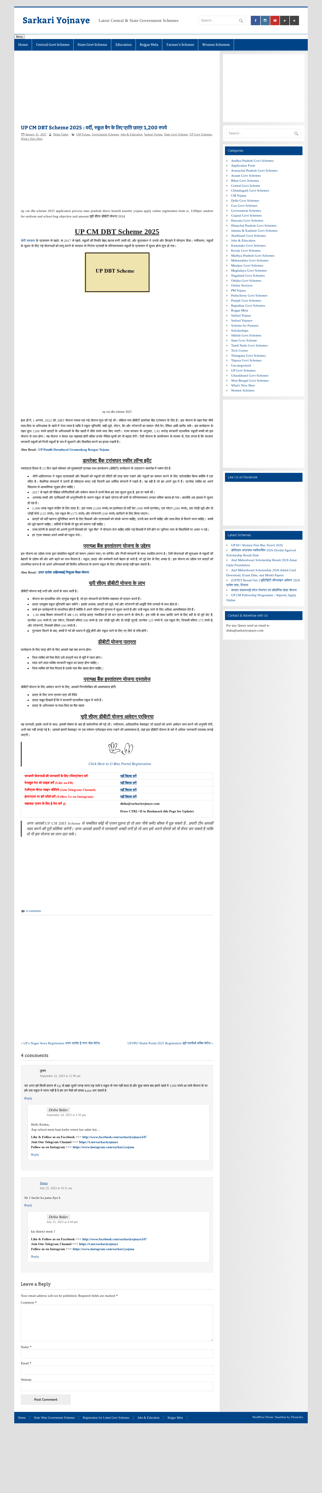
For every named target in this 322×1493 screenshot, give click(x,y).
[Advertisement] (117, 90)
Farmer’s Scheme (180, 45)
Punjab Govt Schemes (246, 300)
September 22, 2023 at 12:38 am (60, 1076)
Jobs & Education (131, 134)
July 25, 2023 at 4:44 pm (62, 1222)
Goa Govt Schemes (244, 205)
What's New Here (31, 139)
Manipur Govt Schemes (247, 265)
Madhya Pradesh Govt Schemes (252, 255)
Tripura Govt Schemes (246, 360)
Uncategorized (241, 365)
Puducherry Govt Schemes (249, 295)
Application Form (243, 165)
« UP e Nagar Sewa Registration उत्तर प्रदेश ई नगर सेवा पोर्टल (60, 1043)
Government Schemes (105, 134)
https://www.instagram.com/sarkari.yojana (103, 1147)
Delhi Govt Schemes (245, 200)
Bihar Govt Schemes (245, 180)
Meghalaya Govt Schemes (249, 270)
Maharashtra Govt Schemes (250, 260)
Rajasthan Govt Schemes (248, 305)
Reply (28, 1098)
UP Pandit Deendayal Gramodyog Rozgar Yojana (73, 449)
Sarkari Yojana (153, 134)
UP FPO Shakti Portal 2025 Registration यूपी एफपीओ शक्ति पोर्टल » (170, 1043)
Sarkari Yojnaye (56, 19)
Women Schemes (216, 45)
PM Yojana (238, 290)
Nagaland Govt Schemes (248, 275)
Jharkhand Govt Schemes (248, 235)
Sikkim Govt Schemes (246, 335)
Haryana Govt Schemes (247, 220)
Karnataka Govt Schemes (248, 245)
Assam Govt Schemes (246, 175)
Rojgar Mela (149, 45)
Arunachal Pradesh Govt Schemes (254, 170)
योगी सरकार (28, 240)
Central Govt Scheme (52, 45)
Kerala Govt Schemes (246, 250)
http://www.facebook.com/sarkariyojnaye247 (114, 1137)
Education (123, 45)
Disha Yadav (61, 134)
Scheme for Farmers (244, 325)
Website (26, 1379)
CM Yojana (83, 134)
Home (23, 45)
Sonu (44, 1183)
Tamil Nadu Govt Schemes (249, 345)
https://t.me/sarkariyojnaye (98, 1142)
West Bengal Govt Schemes (250, 380)
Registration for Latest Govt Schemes (106, 1417)
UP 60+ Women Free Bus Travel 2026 (257, 545)
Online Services (242, 285)
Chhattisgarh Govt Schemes (250, 190)
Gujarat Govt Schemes (246, 215)
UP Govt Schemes (200, 134)
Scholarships (239, 330)
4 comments (33, 911)
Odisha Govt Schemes (246, 280)
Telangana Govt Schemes (248, 355)
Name (26, 1347)
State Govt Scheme (92, 45)
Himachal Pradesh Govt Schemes (253, 225)
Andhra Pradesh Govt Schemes (252, 160)
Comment (29, 1302)
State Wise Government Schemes (54, 1417)
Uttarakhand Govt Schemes (250, 375)
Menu (19, 36)
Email (26, 1363)
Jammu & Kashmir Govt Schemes (254, 230)
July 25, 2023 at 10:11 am (56, 1188)
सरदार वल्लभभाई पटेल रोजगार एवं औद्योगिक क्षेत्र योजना (264, 590)
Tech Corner (239, 350)
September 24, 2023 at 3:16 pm (66, 1115)
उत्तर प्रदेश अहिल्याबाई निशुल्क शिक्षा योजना (63, 572)
